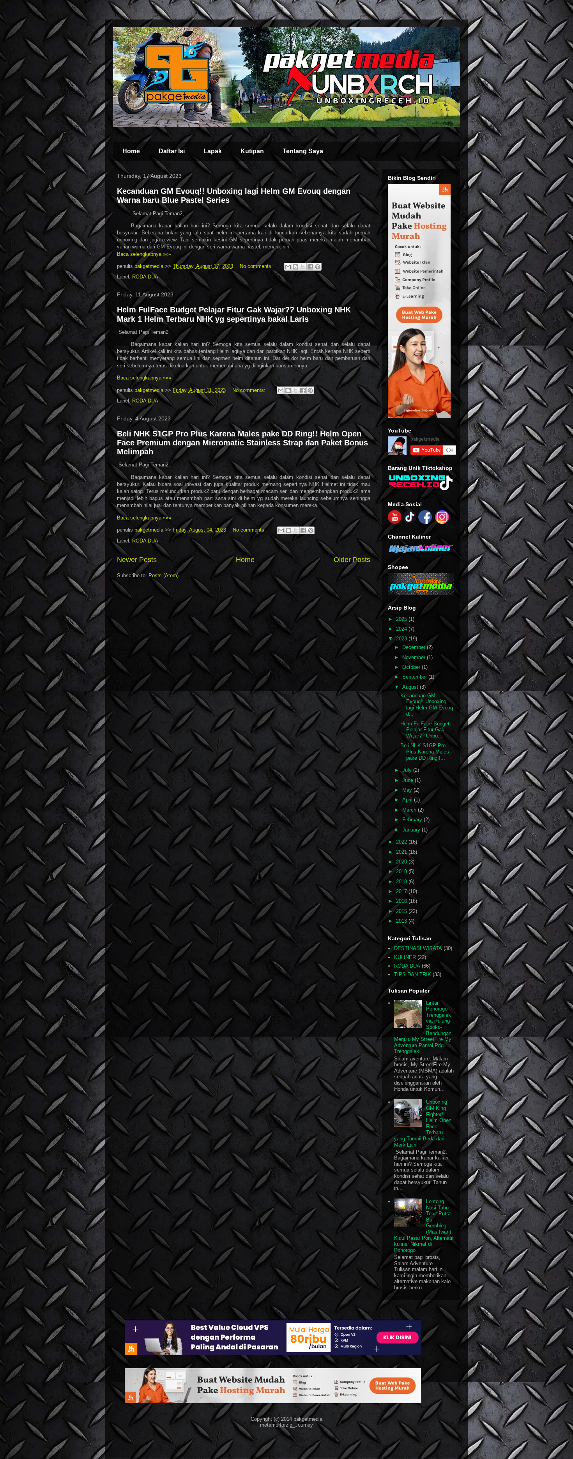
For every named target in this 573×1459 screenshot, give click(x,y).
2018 (402, 882)
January (412, 830)
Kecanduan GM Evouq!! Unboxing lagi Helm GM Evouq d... (426, 705)
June (408, 780)
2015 (402, 911)
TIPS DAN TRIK (412, 974)
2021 (402, 852)
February (413, 820)
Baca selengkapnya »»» (144, 254)
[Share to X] (303, 267)
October (412, 667)
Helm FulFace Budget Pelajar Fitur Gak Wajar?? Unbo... (424, 730)
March (410, 810)
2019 (402, 871)
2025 (402, 619)
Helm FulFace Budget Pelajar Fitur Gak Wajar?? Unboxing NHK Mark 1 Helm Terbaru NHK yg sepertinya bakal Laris (234, 314)
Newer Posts (137, 560)
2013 (402, 921)
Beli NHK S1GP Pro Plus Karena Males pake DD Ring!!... (424, 752)
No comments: (257, 266)
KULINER (405, 957)
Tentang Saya (303, 151)
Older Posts (352, 560)
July (407, 770)
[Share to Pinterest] (318, 267)
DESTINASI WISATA (418, 948)
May (408, 790)
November (414, 657)
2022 (402, 842)
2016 (402, 901)
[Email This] (288, 267)
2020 (402, 862)
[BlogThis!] (295, 267)
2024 (402, 629)
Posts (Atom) (164, 575)
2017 (402, 891)
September (415, 677)
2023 (402, 639)
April (408, 800)
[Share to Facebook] (310, 267)
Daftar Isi (172, 151)
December (414, 647)
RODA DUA (145, 277)
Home (131, 151)
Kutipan (252, 151)
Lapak (212, 151)
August (411, 687)
